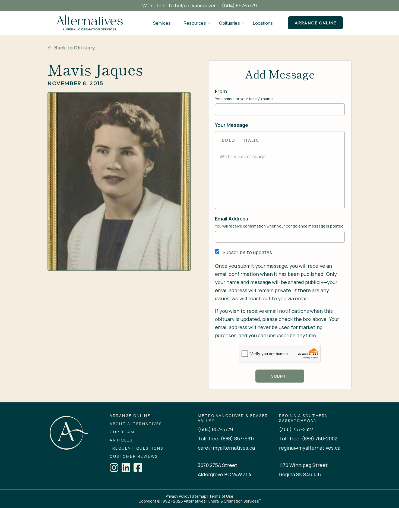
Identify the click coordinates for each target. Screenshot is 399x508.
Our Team (122, 432)
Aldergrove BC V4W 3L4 (224, 474)
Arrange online (315, 23)
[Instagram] (114, 467)
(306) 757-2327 (296, 429)
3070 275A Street (217, 465)
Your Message (231, 125)
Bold (228, 140)
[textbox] (280, 156)
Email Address (231, 218)
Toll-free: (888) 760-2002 (308, 438)
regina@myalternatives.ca (309, 447)
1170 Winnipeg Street (303, 465)
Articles (121, 440)
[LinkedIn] (126, 467)
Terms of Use (221, 496)
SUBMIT (280, 376)
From (221, 91)
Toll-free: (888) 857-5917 (226, 438)
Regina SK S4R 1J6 (300, 474)
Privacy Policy (177, 496)
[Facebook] (138, 467)
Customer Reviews (134, 456)
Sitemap (199, 496)
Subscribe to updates (247, 252)
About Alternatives (136, 423)
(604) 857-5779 (239, 5)
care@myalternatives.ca (226, 447)
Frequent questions (136, 448)
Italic (251, 140)
